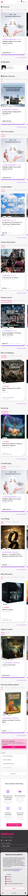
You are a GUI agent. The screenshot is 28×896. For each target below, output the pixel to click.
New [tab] (11, 411)
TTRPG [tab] (15, 300)
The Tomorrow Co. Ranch (10, 278)
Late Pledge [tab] (24, 134)
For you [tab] (3, 134)
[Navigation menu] (26, 1)
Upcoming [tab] (8, 134)
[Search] (18, 2)
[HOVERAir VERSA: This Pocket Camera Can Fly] (13, 24)
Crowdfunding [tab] (16, 134)
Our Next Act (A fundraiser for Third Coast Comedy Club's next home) (12, 224)
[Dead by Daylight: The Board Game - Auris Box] (13, 316)
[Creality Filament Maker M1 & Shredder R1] (13, 95)
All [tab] (2, 10)
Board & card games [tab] (6, 300)
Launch (13, 747)
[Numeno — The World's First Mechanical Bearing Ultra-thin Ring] (13, 537)
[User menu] (23, 2)
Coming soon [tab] (4, 411)
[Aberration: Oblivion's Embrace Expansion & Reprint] (13, 427)
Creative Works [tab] (18, 10)
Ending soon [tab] (18, 466)
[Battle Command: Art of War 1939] (13, 371)
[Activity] (21, 1)
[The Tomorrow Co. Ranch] (13, 261)
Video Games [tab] (21, 300)
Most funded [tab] (10, 466)
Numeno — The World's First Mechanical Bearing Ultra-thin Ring (12, 556)
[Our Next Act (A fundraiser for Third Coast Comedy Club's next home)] (13, 205)
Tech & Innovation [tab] (8, 10)
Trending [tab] (3, 466)
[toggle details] (24, 54)
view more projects (21, 57)
